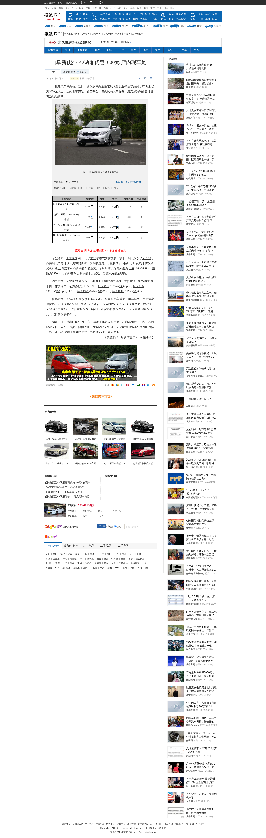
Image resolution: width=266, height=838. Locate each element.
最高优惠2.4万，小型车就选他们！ (64, 491)
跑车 (199, 26)
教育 (139, 8)
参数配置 (82, 50)
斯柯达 (49, 563)
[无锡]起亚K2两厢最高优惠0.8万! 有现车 (67, 482)
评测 (128, 14)
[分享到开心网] (127, 385)
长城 (139, 554)
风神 (132, 567)
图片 (135, 14)
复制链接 (139, 78)
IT (100, 8)
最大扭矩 (138, 286)
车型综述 (72, 511)
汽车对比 (105, 19)
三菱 (123, 558)
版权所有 (161, 828)
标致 (48, 558)
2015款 (114, 42)
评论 (78, 14)
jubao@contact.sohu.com (145, 832)
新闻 (54, 8)
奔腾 (85, 567)
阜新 (69, 86)
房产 (112, 8)
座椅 (49, 332)
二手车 (153, 19)
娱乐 (81, 8)
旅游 (152, 8)
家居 (119, 8)
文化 (159, 8)
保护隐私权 (143, 824)
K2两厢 (146, 86)
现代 (70, 554)
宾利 (139, 567)
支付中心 (89, 824)
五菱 (144, 563)
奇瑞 (65, 558)
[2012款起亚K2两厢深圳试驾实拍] (100, 164)
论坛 (200, 14)
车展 (207, 19)
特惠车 (143, 19)
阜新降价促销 (136, 33)
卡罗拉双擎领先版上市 (114, 463)
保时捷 (114, 558)
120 (131, 268)
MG (57, 567)
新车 (114, 14)
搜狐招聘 (100, 824)
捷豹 (109, 567)
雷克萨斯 (140, 558)
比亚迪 (56, 558)
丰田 (55, 554)
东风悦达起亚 (115, 86)
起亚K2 (71, 258)
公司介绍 (168, 824)
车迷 (207, 14)
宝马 (85, 554)
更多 (196, 50)
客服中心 (121, 824)
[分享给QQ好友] (117, 385)
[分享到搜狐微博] (112, 385)
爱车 (192, 19)
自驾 (200, 19)
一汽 (102, 567)
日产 (117, 554)
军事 (61, 8)
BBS (166, 8)
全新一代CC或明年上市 (56, 463)
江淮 (65, 563)
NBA (74, 8)
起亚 (93, 258)
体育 (67, 8)
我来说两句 (74, 72)
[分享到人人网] (133, 385)
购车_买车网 (81, 33)
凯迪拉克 (135, 563)
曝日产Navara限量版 (143, 439)
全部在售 (104, 42)
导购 (114, 19)
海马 (72, 563)
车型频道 (53, 50)
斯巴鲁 (49, 567)
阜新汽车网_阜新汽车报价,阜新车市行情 (108, 33)
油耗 (145, 50)
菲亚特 (93, 567)
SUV (182, 26)
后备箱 (146, 258)
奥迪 (77, 554)
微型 (53, 26)
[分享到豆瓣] (138, 385)
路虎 (106, 558)
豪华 (145, 26)
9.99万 (88, 237)
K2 (59, 268)
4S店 (127, 86)
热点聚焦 (50, 411)
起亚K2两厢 (59, 187)
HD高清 (136, 182)
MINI (117, 567)
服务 (171, 19)
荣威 (57, 563)
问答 (214, 14)
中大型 (125, 26)
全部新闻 (189, 824)
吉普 (130, 558)
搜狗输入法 (77, 824)
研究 (78, 19)
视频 (88, 8)
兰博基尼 (123, 563)
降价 (121, 19)
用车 (163, 19)
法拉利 (76, 567)
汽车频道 (68, 33)
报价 (121, 14)
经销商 (153, 14)
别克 (102, 554)
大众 (48, 554)
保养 (171, 14)
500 (58, 291)
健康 (146, 8)
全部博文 (200, 824)
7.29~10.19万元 (86, 505)
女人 (126, 8)
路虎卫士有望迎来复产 (85, 439)
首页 (47, 8)
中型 (106, 26)
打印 (145, 78)
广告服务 (110, 824)
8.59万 (88, 227)
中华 (79, 563)
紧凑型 (87, 26)
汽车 (106, 8)
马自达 (73, 558)
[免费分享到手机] (148, 385)
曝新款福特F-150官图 (85, 463)
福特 (62, 554)
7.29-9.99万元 (72, 182)
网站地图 (179, 824)
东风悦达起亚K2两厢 (74, 42)
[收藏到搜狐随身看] (153, 385)
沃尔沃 (88, 563)
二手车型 (123, 545)
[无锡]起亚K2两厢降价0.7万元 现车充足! (67, 496)
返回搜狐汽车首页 (53, 2)
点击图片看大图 (124, 182)
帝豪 (113, 563)
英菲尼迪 (66, 567)
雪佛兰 (93, 554)
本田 (109, 554)
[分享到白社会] (122, 385)
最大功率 (103, 286)
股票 (94, 8)
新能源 (217, 26)
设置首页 (66, 824)
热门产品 (88, 545)
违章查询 (181, 14)
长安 (99, 558)
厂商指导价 (89, 198)
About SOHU (156, 824)
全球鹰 (97, 563)
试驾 (128, 19)
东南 (125, 567)
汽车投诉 (181, 19)
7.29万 (88, 206)
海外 (85, 19)
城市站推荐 (71, 545)
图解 (109, 50)
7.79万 (88, 217)
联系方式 (131, 824)
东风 (106, 563)
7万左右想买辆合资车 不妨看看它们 (65, 487)
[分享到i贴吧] (143, 385)
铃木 (82, 558)
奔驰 (124, 554)
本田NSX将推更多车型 (56, 439)
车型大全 (105, 14)
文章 (157, 50)
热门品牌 (53, 545)
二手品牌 (106, 545)
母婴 (132, 8)
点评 (121, 50)
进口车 (143, 14)
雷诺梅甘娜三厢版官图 (114, 439)
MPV (165, 26)
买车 (94, 19)
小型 (69, 26)
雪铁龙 (90, 558)
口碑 (214, 19)
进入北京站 (71, 2)
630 (121, 286)
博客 (172, 8)
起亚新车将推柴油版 (143, 463)
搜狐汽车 (54, 16)
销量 (85, 14)
